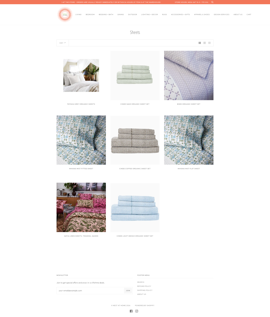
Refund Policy (144, 286)
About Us (141, 294)
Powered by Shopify (144, 305)
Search (140, 282)
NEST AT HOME (119, 305)
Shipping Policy (144, 290)
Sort (61, 43)
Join (128, 291)
